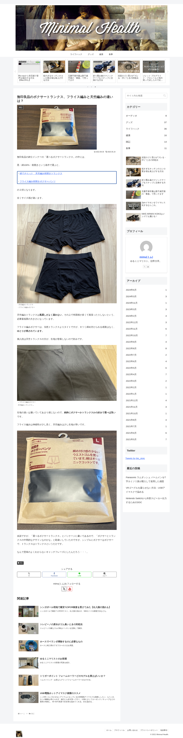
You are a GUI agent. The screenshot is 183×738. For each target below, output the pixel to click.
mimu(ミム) (146, 257)
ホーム (109, 730)
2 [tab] (91, 87)
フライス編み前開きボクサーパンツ (38, 181)
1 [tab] (88, 87)
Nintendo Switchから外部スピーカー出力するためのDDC (146, 500)
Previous (15, 71)
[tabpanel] (29, 71)
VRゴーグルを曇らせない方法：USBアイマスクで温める (145, 490)
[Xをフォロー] (63, 588)
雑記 (21, 563)
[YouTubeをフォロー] (69, 588)
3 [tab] (95, 87)
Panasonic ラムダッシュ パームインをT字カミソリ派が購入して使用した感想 (146, 479)
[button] (105, 574)
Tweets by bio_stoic (135, 458)
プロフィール (119, 730)
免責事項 (163, 730)
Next (168, 71)
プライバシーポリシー (149, 730)
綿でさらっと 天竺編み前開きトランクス (41, 173)
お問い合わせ (132, 730)
